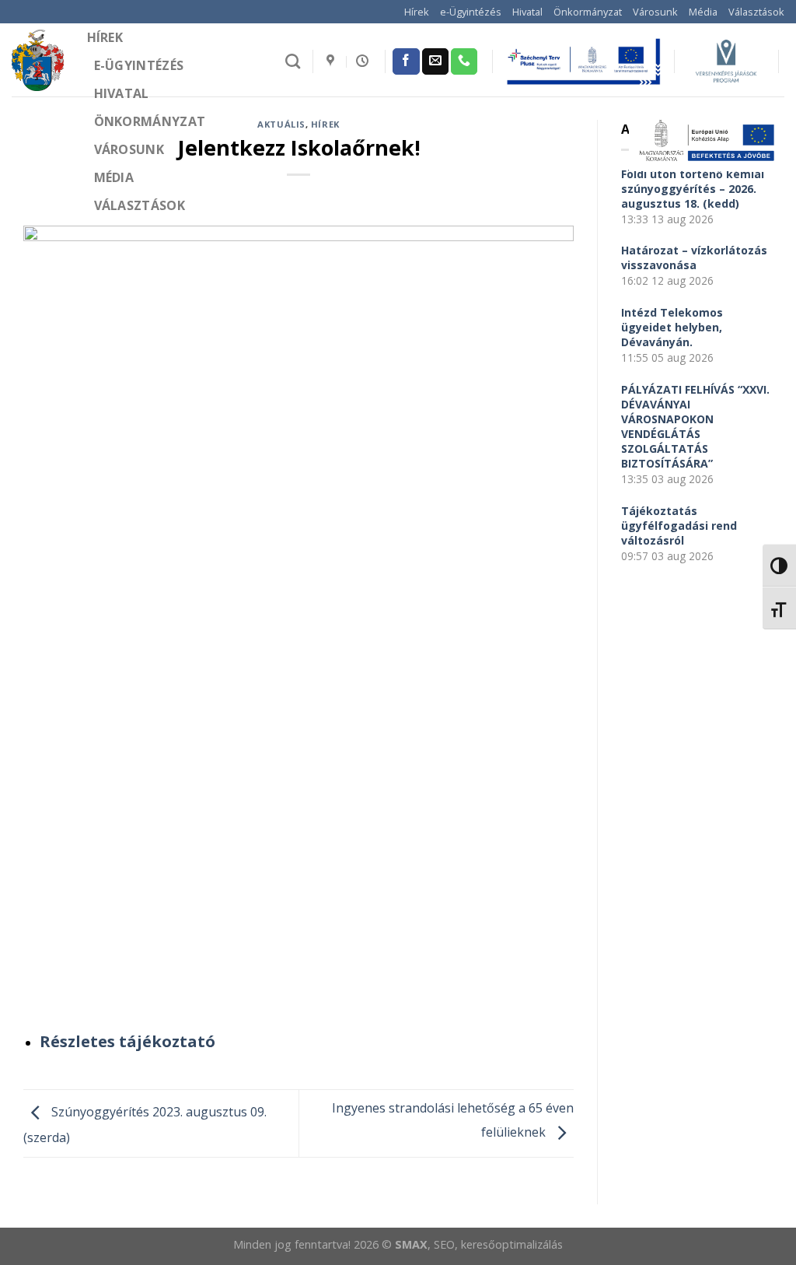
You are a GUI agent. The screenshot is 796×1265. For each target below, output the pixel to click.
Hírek (416, 12)
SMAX (411, 1244)
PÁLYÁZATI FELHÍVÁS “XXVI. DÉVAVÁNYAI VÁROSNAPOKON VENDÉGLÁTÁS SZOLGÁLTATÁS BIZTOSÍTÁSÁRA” (695, 426)
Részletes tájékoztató (127, 1041)
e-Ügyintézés (470, 12)
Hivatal (527, 12)
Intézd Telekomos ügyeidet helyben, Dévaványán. (672, 327)
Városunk (655, 12)
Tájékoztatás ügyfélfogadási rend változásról (679, 525)
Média (703, 12)
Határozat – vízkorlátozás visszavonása (694, 257)
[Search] (292, 61)
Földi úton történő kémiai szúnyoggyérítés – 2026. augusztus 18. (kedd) (692, 188)
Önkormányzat (587, 12)
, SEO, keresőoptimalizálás (495, 1244)
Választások (756, 12)
